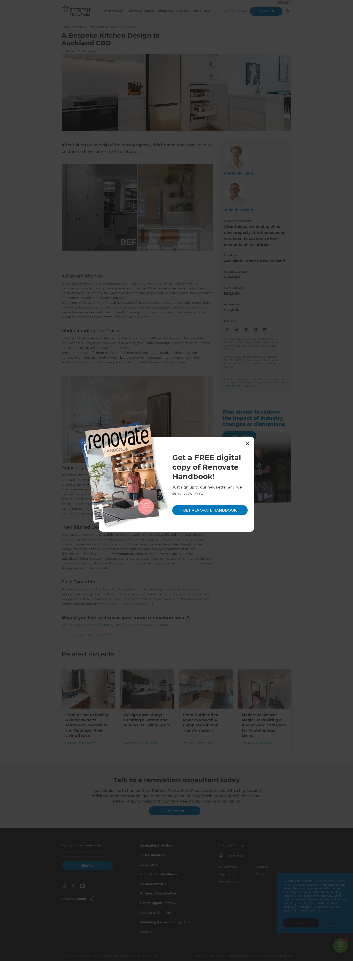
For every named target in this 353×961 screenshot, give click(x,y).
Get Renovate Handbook (210, 510)
